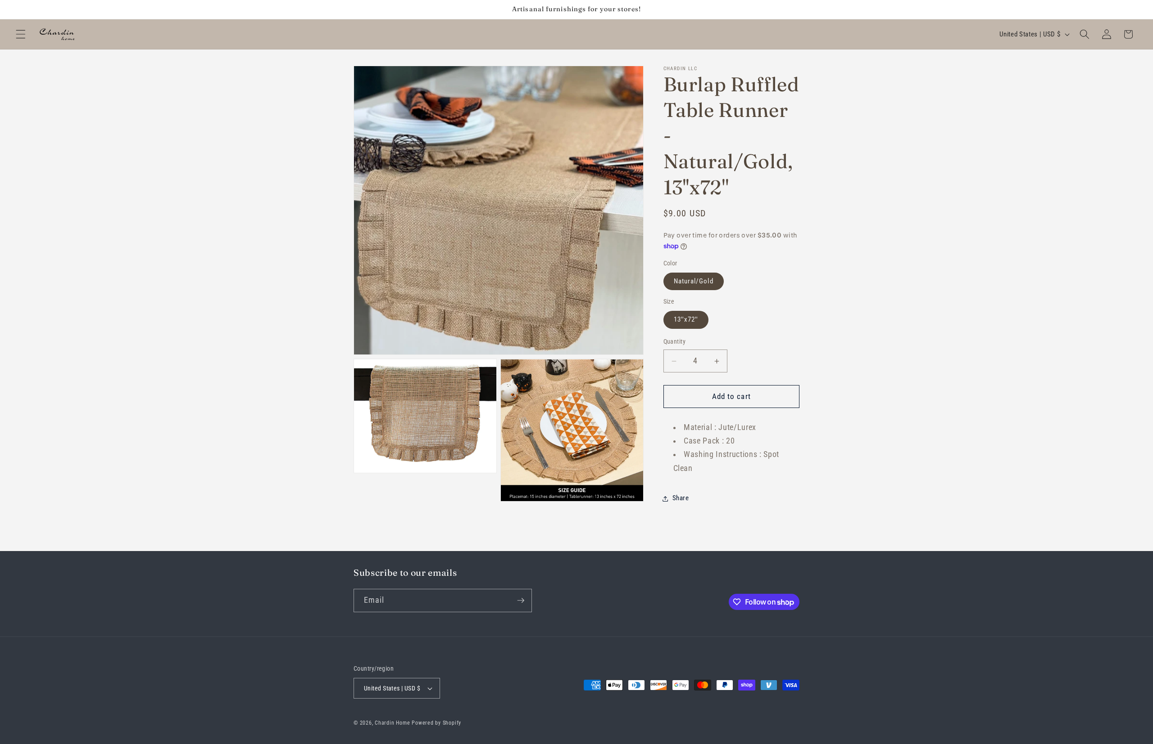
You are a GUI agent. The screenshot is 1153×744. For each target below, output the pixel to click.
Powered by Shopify (436, 723)
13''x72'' (686, 320)
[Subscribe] (520, 600)
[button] (21, 34)
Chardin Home (392, 723)
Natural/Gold (693, 281)
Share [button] (680, 498)
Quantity (674, 341)
